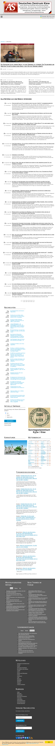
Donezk (42, 461)
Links (18, 677)
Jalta (42, 465)
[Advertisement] (27, 28)
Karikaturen (19, 676)
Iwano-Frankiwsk (42, 443)
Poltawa (29, 455)
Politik (18, 692)
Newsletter (19, 680)
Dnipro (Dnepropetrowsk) (31, 462)
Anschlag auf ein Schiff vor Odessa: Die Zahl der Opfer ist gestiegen (15, 591)
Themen (19, 683)
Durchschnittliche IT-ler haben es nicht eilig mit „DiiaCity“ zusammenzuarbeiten (32, 103)
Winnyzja (42, 450)
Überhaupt (32, 630)
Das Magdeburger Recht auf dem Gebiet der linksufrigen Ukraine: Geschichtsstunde (27, 644)
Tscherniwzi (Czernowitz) (43, 447)
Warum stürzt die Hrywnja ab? (12, 599)
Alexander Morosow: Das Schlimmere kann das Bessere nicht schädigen (15, 610)
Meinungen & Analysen (22, 696)
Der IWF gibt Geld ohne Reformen (13, 593)
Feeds (18, 674)
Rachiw (29, 445)
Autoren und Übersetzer (22, 673)
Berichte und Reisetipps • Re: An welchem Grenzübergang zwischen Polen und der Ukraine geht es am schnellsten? (26, 534)
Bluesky (17, 738)
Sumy (42, 455)
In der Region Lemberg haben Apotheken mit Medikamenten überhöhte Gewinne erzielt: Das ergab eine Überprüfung (15, 607)
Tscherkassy (30, 453)
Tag (20, 588)
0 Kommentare (10, 69)
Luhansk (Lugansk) (30, 463)
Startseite (3, 41)
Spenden (19, 681)
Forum (40, 467)
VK (27, 738)
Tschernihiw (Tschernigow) (43, 452)
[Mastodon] (23, 738)
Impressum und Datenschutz (23, 663)
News (21, 738)
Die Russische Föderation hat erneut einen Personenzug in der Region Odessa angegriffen (17, 400)
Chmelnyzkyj (30, 450)
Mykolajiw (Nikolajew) (43, 457)
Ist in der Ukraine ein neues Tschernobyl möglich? (24, 284)
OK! (49, 742)
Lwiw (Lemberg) (30, 443)
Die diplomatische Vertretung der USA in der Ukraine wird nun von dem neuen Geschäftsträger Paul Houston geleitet (17, 378)
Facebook (19, 738)
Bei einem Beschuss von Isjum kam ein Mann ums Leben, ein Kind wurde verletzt (17, 330)
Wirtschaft (19, 693)
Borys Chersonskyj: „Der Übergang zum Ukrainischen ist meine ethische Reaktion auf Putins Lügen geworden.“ (40, 83)
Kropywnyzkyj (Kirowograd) (43, 453)
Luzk (29, 448)
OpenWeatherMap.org (35, 466)
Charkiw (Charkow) (42, 458)
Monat (11, 588)
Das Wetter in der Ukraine (22, 669)
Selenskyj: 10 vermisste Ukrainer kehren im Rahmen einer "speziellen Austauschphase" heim (38, 602)
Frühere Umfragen (7, 425)
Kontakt (18, 664)
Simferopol (42, 463)
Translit (18, 670)
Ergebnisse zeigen (7, 423)
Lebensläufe (19, 699)
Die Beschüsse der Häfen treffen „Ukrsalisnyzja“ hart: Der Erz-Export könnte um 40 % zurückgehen (17, 316)
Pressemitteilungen (21, 700)
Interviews (19, 697)
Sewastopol (30, 465)
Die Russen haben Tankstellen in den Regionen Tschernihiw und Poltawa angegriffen (17, 360)
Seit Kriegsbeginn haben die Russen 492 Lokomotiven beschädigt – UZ (17, 340)
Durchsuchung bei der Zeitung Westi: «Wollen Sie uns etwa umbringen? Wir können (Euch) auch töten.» (26, 636)
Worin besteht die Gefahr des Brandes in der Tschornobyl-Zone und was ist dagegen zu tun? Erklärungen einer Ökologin (31, 212)
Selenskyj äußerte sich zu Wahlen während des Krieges (17, 391)
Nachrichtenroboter (21, 701)
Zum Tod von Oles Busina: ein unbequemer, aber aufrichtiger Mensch (27, 634)
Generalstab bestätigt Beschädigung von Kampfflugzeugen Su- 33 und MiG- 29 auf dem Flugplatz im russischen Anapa (37, 609)
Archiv (18, 671)
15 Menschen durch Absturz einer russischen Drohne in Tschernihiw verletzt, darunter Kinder (38, 599)
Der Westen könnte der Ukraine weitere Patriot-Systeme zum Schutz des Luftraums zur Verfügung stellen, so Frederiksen (17, 365)
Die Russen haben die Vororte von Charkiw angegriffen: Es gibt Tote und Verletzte (17, 369)
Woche (16, 588)
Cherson (29, 458)
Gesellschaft (19, 694)
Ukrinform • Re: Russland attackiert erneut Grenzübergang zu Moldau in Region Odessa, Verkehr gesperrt (25, 518)
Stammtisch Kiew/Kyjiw (22, 667)
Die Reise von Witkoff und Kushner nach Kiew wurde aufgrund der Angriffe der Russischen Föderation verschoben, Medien (17, 350)
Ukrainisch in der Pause (18, 154)
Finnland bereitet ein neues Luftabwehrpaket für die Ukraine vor (17, 387)
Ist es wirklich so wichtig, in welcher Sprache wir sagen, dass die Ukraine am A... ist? (27, 646)
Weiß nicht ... (10, 417)
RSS (32, 738)
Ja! (7, 413)
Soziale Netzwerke (21, 703)
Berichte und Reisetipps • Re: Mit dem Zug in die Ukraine (26, 546)
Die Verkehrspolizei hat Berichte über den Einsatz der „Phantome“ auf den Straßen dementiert (17, 396)
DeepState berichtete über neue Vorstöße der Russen (16, 373)
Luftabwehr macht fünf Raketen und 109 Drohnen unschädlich (37, 615)
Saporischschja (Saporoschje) (43, 460)
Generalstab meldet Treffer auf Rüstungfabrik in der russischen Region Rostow (37, 591)
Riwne (42, 448)
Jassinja (42, 445)
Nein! (8, 415)
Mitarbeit (19, 678)
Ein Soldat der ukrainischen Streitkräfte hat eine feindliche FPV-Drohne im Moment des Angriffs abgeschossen (17, 383)
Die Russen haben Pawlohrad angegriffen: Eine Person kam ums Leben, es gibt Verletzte (17, 320)
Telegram (25, 738)
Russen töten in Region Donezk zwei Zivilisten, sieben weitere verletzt (36, 612)
